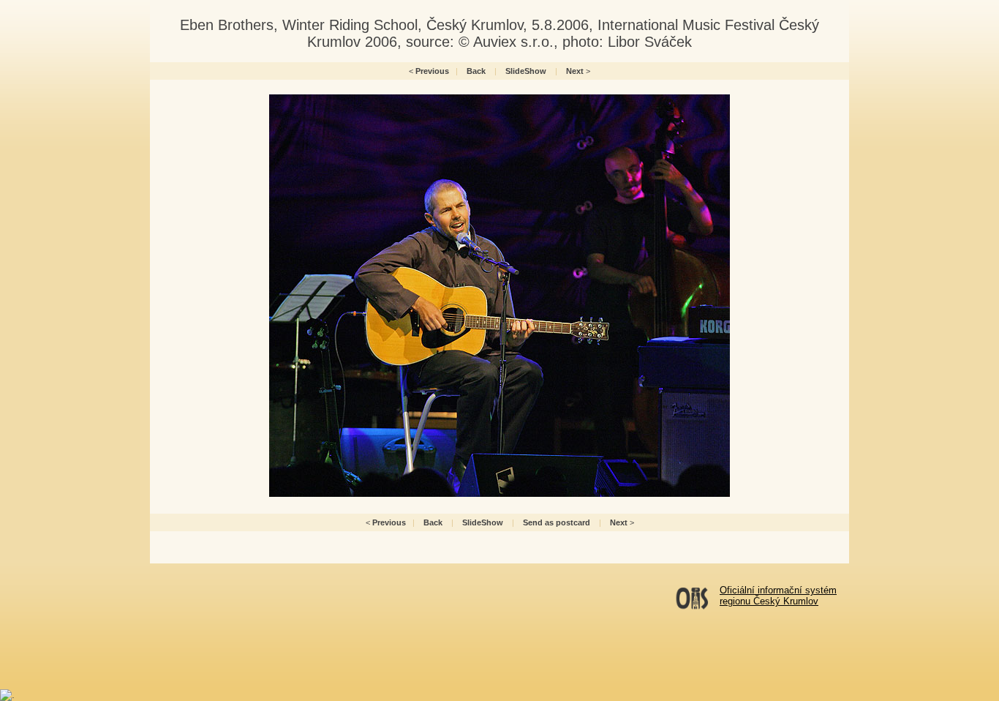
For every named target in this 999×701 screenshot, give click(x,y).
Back (476, 71)
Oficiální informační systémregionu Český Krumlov (778, 596)
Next (575, 71)
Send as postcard (556, 522)
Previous (432, 71)
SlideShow (525, 71)
